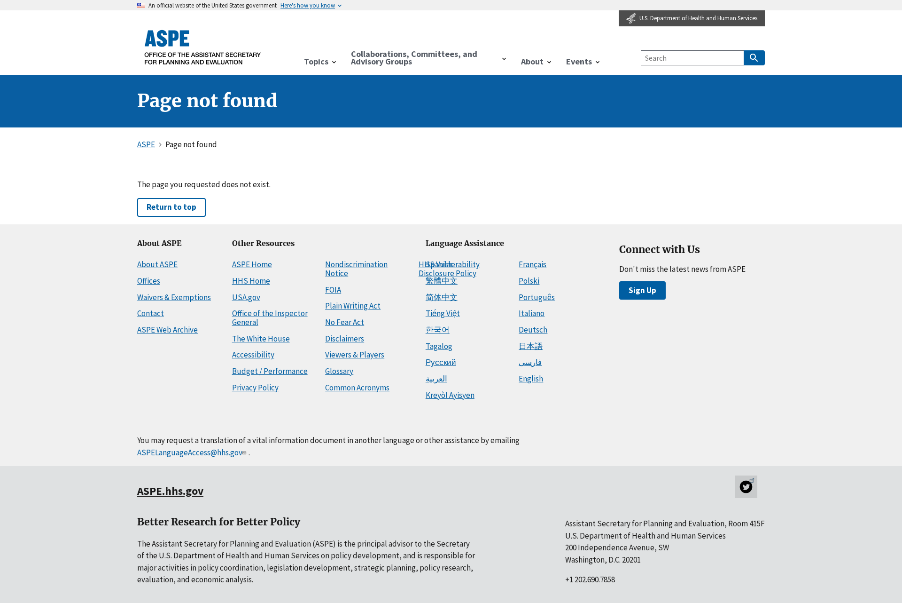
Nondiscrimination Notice (356, 268)
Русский (441, 362)
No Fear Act (344, 322)
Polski (529, 281)
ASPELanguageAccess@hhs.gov (189, 452)
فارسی (530, 362)
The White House (261, 338)
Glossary (339, 371)
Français (532, 264)
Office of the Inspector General (270, 317)
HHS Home (251, 281)
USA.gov (246, 297)
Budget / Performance (270, 371)
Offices (148, 281)
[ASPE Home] (203, 47)
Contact (150, 313)
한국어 (438, 330)
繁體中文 (442, 281)
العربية (436, 378)
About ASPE (157, 264)
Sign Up (642, 290)
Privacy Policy (255, 387)
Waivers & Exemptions (174, 297)
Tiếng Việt (443, 313)
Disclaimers (344, 338)
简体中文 (442, 297)
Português (537, 297)
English (531, 378)
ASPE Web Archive (167, 330)
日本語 (531, 346)
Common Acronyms (357, 387)
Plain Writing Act (353, 306)
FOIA (333, 290)
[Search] (754, 57)
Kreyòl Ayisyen (450, 395)
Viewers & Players (354, 354)
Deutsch (533, 330)
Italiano (531, 313)
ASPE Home (252, 264)
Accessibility (253, 354)
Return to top (171, 207)
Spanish (439, 264)
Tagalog (439, 346)
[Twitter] (746, 487)
